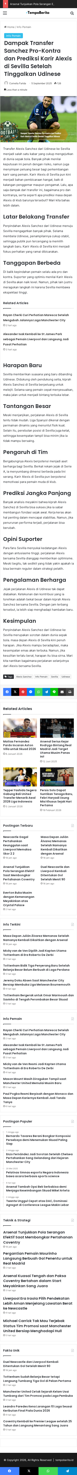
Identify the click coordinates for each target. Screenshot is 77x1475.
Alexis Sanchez (24, 676)
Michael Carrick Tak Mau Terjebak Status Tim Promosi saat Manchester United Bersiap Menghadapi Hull (37, 1325)
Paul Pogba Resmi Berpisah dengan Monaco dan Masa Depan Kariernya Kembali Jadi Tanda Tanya (38, 1098)
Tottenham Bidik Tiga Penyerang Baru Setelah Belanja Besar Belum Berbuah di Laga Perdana (36, 968)
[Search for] (72, 14)
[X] (15, 692)
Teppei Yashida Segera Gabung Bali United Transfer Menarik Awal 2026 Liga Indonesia (20, 795)
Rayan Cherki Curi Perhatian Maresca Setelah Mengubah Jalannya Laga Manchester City (36, 1032)
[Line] (54, 692)
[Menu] (5, 14)
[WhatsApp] (38, 692)
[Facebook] (7, 692)
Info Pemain (24, 27)
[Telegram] (46, 692)
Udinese (66, 676)
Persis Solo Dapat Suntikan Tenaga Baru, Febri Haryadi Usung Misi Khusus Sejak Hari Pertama (56, 797)
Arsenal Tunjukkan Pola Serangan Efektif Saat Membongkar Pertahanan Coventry (19, 873)
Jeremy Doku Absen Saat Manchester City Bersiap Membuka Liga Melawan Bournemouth (36, 982)
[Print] (70, 692)
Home (11, 27)
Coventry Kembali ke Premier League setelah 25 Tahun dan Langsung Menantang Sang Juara (37, 1423)
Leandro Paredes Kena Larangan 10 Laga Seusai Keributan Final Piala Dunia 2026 (37, 1408)
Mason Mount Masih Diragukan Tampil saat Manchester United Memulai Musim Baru (34, 1081)
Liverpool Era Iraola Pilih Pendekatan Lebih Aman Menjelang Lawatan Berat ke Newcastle (37, 1303)
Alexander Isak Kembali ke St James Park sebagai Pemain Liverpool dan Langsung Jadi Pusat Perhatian (36, 339)
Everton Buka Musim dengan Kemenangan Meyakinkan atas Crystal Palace (18, 899)
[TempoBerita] (38, 13)
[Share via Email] (62, 692)
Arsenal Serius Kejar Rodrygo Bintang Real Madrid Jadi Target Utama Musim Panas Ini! (55, 749)
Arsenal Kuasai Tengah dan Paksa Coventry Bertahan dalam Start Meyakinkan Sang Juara (34, 1280)
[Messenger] (31, 692)
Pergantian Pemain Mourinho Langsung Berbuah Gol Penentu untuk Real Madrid (37, 1258)
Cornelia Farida (17, 83)
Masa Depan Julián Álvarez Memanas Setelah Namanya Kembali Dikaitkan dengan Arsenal (54, 845)
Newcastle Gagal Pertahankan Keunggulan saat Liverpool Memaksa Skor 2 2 (17, 845)
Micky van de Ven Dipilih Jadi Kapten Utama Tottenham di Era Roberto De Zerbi (34, 953)
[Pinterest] (23, 692)
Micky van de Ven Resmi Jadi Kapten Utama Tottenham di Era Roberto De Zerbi (34, 1066)
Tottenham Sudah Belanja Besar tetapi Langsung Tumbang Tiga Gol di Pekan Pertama (37, 1379)
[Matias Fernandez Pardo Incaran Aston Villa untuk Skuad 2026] (20, 728)
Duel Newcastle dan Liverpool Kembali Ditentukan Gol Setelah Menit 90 (55, 873)
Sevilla (54, 676)
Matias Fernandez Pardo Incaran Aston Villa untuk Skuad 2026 (19, 745)
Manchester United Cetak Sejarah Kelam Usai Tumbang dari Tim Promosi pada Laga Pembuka (38, 1394)
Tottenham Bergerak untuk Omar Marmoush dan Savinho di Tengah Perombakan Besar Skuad (38, 997)
